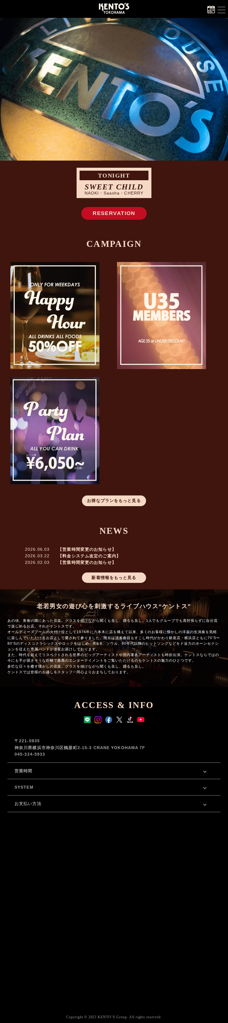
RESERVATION (114, 213)
